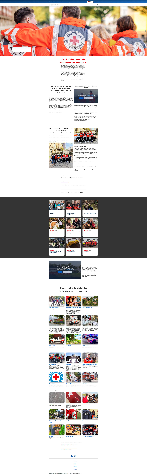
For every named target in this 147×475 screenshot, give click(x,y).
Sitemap (75, 464)
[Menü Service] (57, 339)
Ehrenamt (84, 383)
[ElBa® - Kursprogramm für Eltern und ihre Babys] (73, 301)
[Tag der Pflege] (90, 223)
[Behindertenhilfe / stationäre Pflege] (57, 414)
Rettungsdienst (85, 345)
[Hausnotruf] (90, 320)
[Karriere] (57, 429)
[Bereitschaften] (57, 358)
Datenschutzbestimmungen (90, 95)
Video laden (81, 98)
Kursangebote (85, 420)
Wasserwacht (52, 383)
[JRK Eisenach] (57, 397)
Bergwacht (68, 364)
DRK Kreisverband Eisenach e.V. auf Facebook (69, 444)
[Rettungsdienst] (90, 339)
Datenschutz (75, 466)
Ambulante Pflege (70, 327)
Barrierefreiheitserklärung (77, 467)
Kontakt (75, 463)
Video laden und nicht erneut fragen (88, 98)
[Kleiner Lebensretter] (73, 377)
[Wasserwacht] (57, 377)
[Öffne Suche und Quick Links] (97, 5)
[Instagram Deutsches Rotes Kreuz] (75, 456)
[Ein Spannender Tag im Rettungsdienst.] (73, 205)
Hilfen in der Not (86, 404)
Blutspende (68, 404)
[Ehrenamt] (90, 377)
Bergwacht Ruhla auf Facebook (66, 449)
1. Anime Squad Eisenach (88, 436)
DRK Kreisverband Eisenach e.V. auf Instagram (69, 445)
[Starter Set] (57, 205)
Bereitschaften (52, 364)
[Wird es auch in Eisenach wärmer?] (90, 205)
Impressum (75, 469)
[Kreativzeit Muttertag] (73, 243)
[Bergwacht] (73, 358)
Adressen (75, 461)
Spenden (68, 420)
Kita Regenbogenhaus (54, 307)
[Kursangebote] (90, 414)
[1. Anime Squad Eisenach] (90, 429)
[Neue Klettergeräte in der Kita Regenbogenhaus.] (57, 243)
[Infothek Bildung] (73, 429)
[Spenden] (73, 414)
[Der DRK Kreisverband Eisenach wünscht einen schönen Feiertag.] (57, 223)
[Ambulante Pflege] (73, 320)
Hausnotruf (85, 327)
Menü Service (52, 345)
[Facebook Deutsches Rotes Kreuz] (72, 456)
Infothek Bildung (69, 436)
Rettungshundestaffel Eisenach (89, 364)
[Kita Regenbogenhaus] (57, 301)
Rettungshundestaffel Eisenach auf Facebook (69, 447)
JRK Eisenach (52, 404)
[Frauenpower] (90, 243)
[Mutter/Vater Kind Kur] (90, 301)
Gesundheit (68, 345)
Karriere (51, 436)
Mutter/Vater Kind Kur (87, 307)
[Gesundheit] (73, 339)
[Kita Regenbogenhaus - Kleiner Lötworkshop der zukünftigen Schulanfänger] (73, 223)
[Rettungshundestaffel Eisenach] (90, 358)
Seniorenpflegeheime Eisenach (56, 327)
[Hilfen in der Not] (90, 397)
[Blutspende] (73, 397)
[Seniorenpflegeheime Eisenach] (57, 320)
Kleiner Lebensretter (70, 383)
